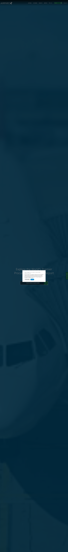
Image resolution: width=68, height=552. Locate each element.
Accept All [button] (32, 279)
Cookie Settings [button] (27, 279)
